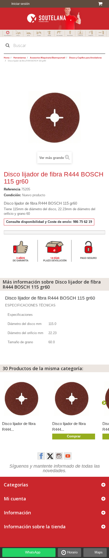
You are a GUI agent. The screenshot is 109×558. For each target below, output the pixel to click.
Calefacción (80, 35)
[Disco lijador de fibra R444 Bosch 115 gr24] (24, 398)
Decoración (101, 35)
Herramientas (60, 35)
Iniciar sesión (20, 4)
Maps (99, 552)
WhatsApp (32, 552)
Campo (18, 35)
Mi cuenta (15, 499)
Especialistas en (7, 35)
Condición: (12, 195)
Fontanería (90, 35)
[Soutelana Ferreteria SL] (54, 19)
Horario (72, 552)
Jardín (28, 35)
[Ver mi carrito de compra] (101, 4)
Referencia (12, 189)
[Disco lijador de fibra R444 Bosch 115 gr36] (74, 398)
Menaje (49, 35)
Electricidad (70, 35)
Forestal (39, 35)
